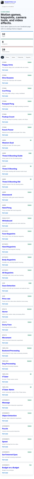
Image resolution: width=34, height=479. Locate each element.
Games (13, 57)
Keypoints (28, 57)
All (2, 57)
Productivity (20, 57)
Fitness (7, 57)
